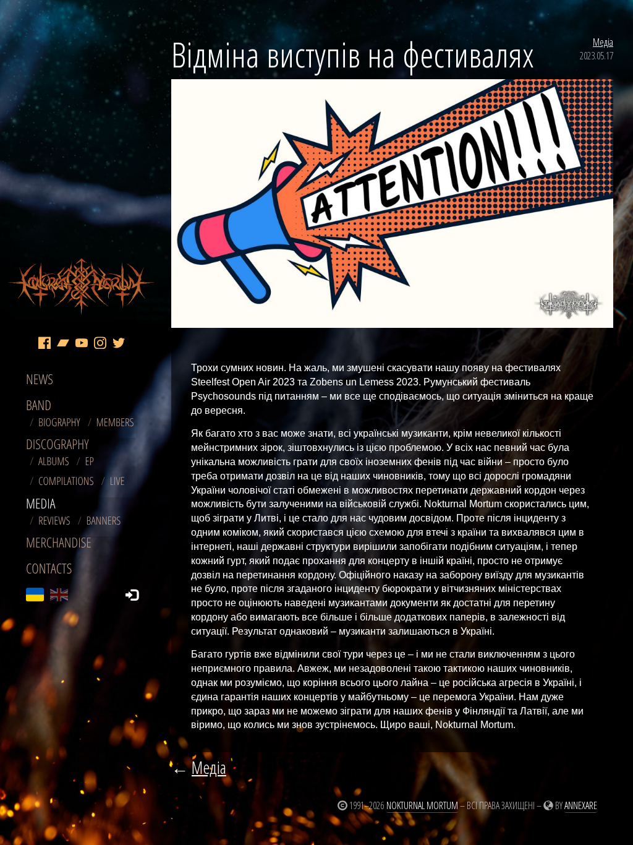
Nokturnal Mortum (422, 805)
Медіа (603, 42)
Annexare (580, 805)
